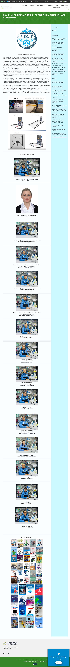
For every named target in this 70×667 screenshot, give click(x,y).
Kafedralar (54, 30)
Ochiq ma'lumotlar (41, 5)
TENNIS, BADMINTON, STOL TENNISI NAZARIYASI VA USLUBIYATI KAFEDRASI (58, 121)
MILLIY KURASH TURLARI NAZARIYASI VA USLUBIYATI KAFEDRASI (58, 101)
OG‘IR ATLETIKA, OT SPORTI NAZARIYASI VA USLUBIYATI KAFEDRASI (58, 44)
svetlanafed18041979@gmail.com (28, 267)
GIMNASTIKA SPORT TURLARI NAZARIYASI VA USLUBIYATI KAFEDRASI (58, 73)
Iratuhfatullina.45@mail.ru (28, 385)
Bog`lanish (66, 7)
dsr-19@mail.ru (28, 180)
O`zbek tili (65, 1)
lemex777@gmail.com (28, 338)
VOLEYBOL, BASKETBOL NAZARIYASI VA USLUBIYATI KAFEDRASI (58, 82)
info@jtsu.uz (15, 1)
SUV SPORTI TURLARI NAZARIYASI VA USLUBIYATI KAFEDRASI (58, 49)
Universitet (25, 5)
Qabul (57, 5)
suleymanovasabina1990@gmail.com (28, 456)
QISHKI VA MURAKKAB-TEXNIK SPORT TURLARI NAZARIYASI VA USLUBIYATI (59, 111)
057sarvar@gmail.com (28, 408)
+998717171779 (23, 1)
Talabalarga (50, 5)
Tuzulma (32, 5)
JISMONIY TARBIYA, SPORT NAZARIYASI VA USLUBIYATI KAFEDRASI (58, 54)
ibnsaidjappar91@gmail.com (28, 315)
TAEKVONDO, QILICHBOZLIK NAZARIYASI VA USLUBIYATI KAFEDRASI (58, 116)
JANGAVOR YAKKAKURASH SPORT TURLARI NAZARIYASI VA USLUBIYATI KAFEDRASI (59, 135)
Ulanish (58, 662)
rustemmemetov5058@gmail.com (28, 433)
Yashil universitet (57, 7)
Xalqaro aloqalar (64, 5)
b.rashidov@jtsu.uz (28, 362)
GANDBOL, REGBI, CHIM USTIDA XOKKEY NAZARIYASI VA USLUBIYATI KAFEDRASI (59, 92)
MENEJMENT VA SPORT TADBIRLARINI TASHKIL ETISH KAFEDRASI (58, 60)
